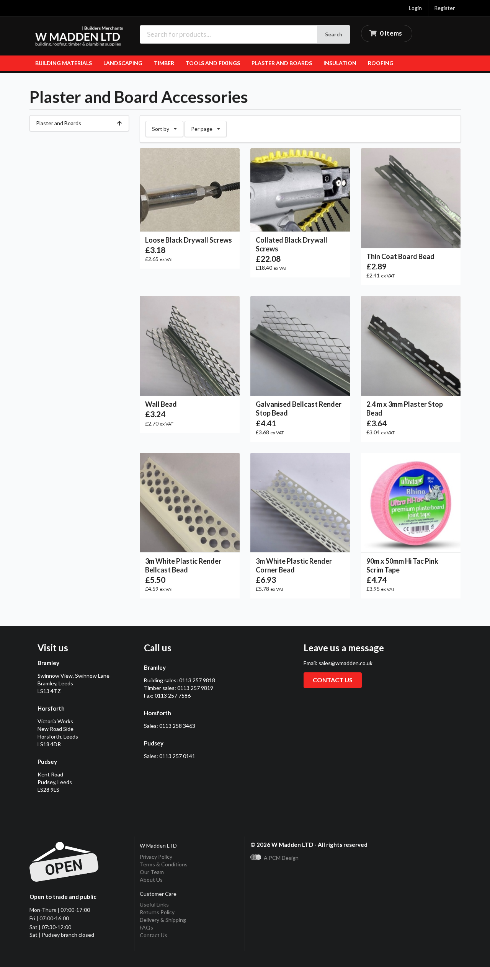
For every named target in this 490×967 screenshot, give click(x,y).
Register (444, 8)
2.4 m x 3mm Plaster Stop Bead (404, 408)
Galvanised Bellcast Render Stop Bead (298, 408)
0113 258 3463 (177, 725)
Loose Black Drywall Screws (188, 240)
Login (415, 8)
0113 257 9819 (195, 688)
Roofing (381, 63)
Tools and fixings (213, 63)
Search (333, 34)
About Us (151, 879)
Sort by (167, 126)
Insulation (339, 63)
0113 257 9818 (197, 680)
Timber (164, 63)
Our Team (152, 872)
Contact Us (153, 935)
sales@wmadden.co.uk (345, 663)
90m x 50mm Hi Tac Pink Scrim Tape (402, 565)
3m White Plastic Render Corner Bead (294, 565)
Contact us (333, 679)
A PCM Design (281, 857)
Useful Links (154, 904)
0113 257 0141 (177, 756)
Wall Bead (161, 404)
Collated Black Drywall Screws (291, 244)
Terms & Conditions (164, 864)
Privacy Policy (156, 856)
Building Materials (63, 63)
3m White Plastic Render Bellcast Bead (183, 565)
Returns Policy (157, 912)
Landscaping (122, 63)
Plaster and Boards (282, 63)
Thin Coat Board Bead (400, 256)
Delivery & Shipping (163, 919)
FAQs (146, 927)
